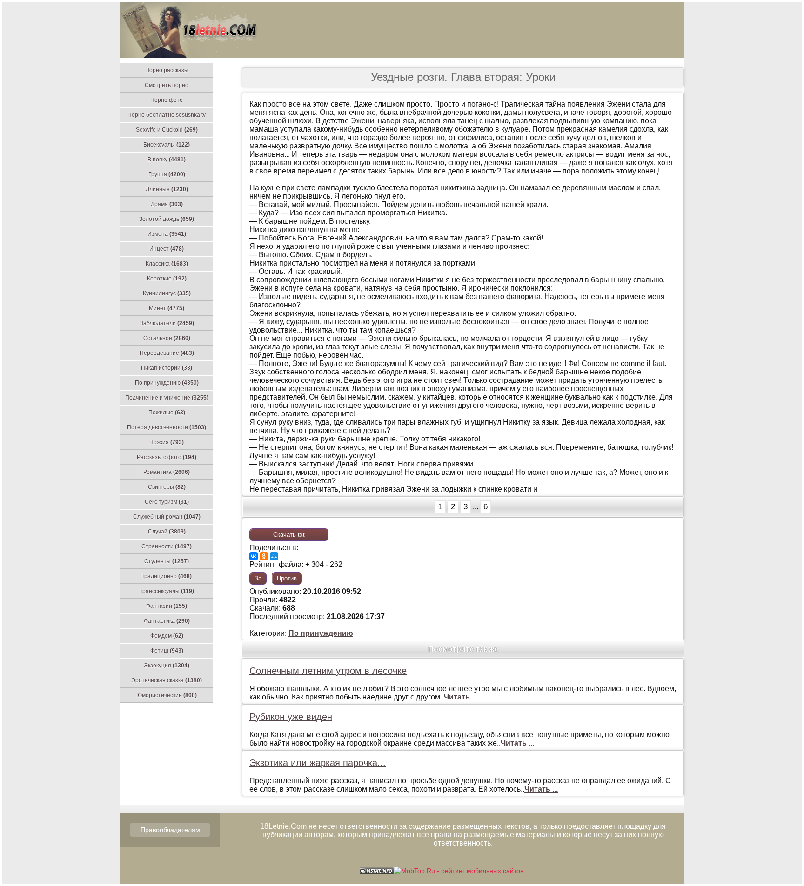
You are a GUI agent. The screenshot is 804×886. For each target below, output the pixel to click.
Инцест (166, 249)
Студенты (166, 561)
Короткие (167, 278)
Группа (166, 174)
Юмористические (166, 695)
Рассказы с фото (166, 457)
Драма (167, 204)
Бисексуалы (166, 144)
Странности (166, 546)
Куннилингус (167, 293)
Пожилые (166, 412)
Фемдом (166, 636)
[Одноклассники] (264, 556)
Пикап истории (166, 368)
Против (287, 578)
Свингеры (167, 487)
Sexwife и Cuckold (167, 130)
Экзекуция (166, 665)
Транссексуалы (167, 591)
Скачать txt (289, 534)
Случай (167, 531)
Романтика (166, 472)
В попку (166, 159)
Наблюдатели (166, 323)
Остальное (166, 338)
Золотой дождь (166, 219)
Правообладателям (170, 829)
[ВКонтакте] (253, 556)
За (258, 578)
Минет (166, 308)
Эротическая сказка (166, 680)
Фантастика (167, 621)
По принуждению (167, 383)
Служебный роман (167, 516)
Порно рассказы (166, 70)
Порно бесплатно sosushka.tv (166, 115)
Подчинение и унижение (166, 397)
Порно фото (166, 100)
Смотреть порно (166, 85)
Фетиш (166, 650)
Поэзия (166, 442)
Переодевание (167, 353)
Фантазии (166, 606)
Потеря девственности (166, 427)
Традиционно (166, 576)
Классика (167, 263)
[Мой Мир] (274, 556)
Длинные (167, 189)
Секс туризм (167, 502)
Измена (166, 234)
